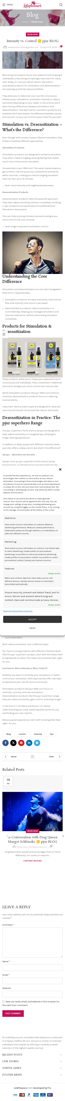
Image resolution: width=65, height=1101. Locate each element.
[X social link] (13, 743)
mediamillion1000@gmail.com (23, 47)
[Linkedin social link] (29, 743)
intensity (38, 734)
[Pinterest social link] (21, 743)
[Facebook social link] (5, 743)
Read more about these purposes (17, 611)
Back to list (32, 756)
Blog (8, 734)
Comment (8, 924)
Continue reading (32, 861)
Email (6, 974)
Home (25, 22)
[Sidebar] (4, 334)
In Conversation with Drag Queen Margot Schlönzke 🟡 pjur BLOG (32, 839)
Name (6, 961)
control (22, 734)
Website (6, 988)
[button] (60, 469)
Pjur (52, 734)
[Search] (61, 5)
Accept (32, 619)
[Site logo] (32, 4)
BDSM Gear (37, 22)
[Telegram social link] (37, 743)
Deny (33, 628)
